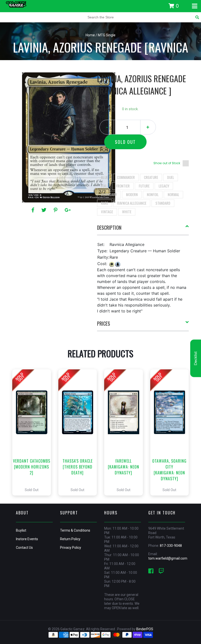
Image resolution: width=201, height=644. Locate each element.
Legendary (109, 194)
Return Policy (70, 539)
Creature (151, 177)
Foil (104, 185)
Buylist (21, 530)
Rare (104, 203)
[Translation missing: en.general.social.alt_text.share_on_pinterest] (56, 210)
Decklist (196, 358)
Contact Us (24, 548)
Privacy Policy (70, 548)
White (126, 211)
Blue (104, 177)
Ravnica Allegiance (131, 203)
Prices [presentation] (103, 323)
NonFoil (153, 194)
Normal (173, 194)
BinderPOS (144, 629)
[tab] (143, 229)
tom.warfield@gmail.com (167, 558)
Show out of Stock (166, 163)
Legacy (164, 185)
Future (144, 185)
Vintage (107, 211)
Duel (170, 177)
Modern (132, 194)
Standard (162, 203)
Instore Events (27, 539)
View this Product (34, 432)
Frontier (123, 185)
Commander (126, 177)
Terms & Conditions (75, 530)
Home (90, 35)
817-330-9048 (171, 546)
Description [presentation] (109, 227)
